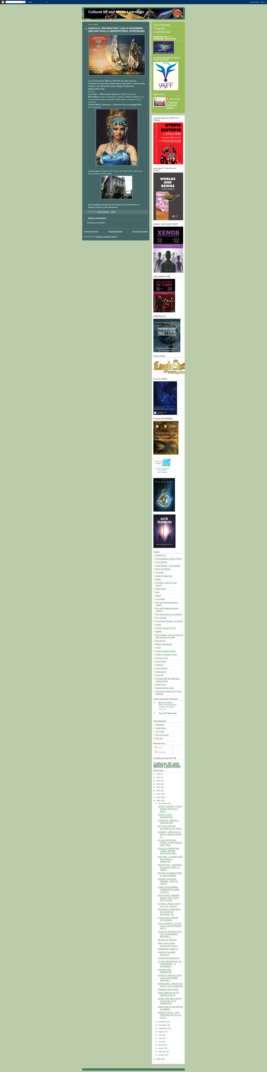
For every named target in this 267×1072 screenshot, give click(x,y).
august (161, 1032)
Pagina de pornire (115, 231)
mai (160, 1042)
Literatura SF (161, 672)
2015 (158, 781)
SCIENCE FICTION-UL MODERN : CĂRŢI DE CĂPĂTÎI (168, 881)
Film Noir (159, 738)
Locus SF (159, 675)
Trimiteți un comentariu (96, 223)
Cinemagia (160, 725)
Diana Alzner (161, 589)
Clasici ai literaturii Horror (166, 651)
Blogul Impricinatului (164, 644)
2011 (158, 794)
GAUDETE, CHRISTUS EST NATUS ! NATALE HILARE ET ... (169, 834)
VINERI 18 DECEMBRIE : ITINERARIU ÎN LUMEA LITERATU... (168, 889)
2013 (158, 787)
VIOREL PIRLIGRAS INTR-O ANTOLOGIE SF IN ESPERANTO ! (169, 1001)
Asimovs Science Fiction (166, 628)
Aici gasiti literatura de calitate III (169, 614)
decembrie (162, 804)
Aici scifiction (161, 618)
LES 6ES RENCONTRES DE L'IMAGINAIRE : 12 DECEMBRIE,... (169, 964)
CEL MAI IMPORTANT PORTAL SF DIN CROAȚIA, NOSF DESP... (170, 842)
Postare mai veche (140, 231)
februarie (162, 1052)
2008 (158, 1059)
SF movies (160, 732)
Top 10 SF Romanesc (168, 713)
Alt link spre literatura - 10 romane (169, 621)
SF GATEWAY (161, 562)
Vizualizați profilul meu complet (171, 105)
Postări (160, 748)
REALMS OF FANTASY (167, 940)
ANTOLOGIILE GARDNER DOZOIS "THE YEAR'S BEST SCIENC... (168, 898)
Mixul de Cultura (166, 703)
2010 (158, 797)
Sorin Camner (174, 99)
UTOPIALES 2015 (163, 32)
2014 (158, 784)
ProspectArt (160, 28)
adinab (158, 596)
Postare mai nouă (91, 231)
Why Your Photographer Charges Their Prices (168, 706)
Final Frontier (161, 661)
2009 (158, 801)
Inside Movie (161, 728)
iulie (160, 1035)
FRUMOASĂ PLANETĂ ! (168, 949)
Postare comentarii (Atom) (106, 237)
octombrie (162, 1025)
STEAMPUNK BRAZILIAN (168, 958)
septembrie (163, 1028)
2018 (158, 774)
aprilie (161, 1045)
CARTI (158, 648)
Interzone (159, 665)
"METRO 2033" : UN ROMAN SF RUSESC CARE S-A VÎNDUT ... (170, 867)
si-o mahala (160, 599)
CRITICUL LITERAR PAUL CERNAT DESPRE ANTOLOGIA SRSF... (168, 851)
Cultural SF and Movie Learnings (116, 12)
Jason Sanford (161, 668)
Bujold (158, 579)
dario (158, 592)
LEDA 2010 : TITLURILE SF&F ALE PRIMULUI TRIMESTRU (170, 859)
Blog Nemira (160, 641)
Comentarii (161, 752)
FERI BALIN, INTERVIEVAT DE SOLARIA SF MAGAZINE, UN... (169, 912)
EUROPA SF (161, 555)
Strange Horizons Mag (165, 688)
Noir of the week (162, 735)
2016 (158, 777)
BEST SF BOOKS (163, 569)
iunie (160, 1038)
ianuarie (161, 1055)
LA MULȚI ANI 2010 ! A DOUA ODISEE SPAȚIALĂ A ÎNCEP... (170, 808)
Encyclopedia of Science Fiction (169, 559)
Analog (158, 625)
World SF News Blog (164, 576)
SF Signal (160, 573)
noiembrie (162, 1022)
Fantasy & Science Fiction (166, 655)
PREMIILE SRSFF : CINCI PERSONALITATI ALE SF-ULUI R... (169, 1015)
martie (161, 1048)
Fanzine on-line (162, 658)
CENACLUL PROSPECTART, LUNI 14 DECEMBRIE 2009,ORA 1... (170, 934)
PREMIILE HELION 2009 (168, 990)
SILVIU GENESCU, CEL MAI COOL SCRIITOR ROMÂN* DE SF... (170, 926)
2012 (158, 791)
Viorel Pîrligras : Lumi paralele (168, 566)
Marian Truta (161, 684)
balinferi (159, 632)
